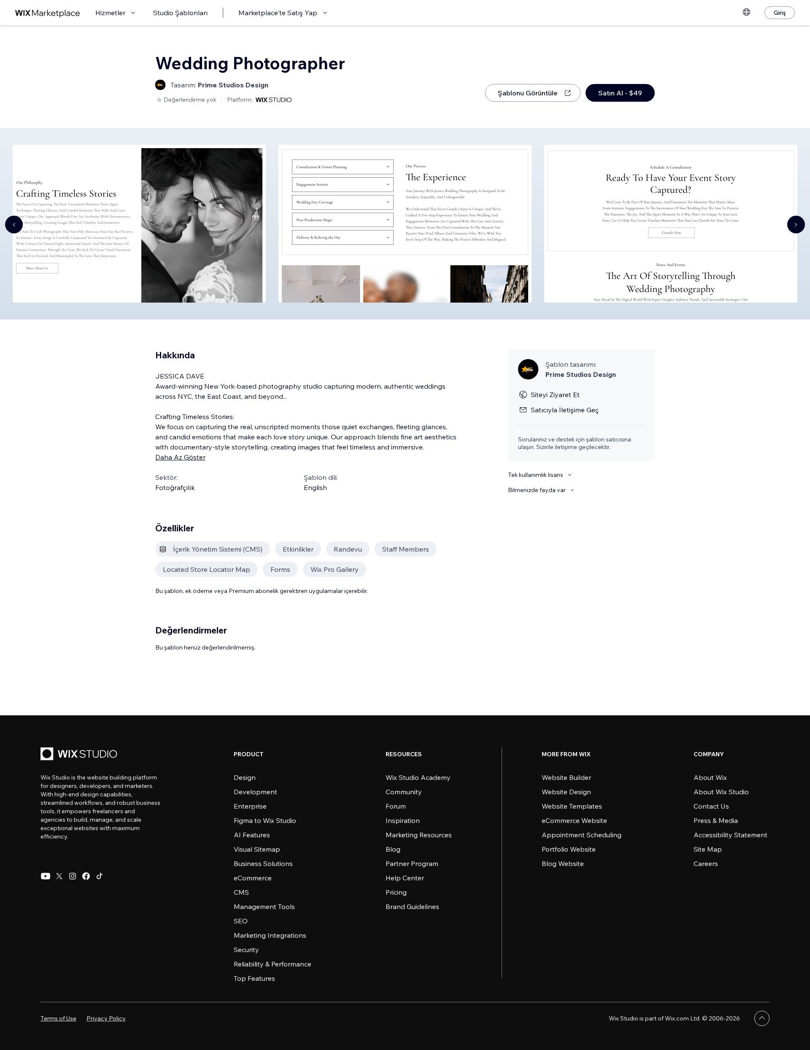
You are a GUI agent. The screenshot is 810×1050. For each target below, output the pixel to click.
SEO (241, 921)
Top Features (254, 978)
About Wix (710, 777)
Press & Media (716, 820)
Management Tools (264, 906)
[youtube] (45, 876)
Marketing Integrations (270, 935)
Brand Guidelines (412, 906)
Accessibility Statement (730, 835)
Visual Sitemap (257, 849)
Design (245, 777)
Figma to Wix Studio (265, 820)
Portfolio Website (569, 849)
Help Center (405, 878)
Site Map (708, 849)
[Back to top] (762, 1018)
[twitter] (59, 876)
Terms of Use (58, 1018)
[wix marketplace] (47, 13)
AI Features (252, 835)
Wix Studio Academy (418, 777)
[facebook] (86, 876)
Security (246, 949)
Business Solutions (263, 863)
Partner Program (412, 863)
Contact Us (711, 806)
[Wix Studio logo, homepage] (80, 754)
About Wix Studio (721, 792)
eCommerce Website (574, 820)
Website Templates (572, 806)
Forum (396, 806)
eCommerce (253, 878)
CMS (241, 892)
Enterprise (250, 806)
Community (404, 792)
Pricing (396, 892)
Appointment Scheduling (581, 835)
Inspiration (403, 820)
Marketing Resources (419, 835)
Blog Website (563, 863)
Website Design (566, 792)
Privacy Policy (106, 1018)
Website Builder (566, 777)
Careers (706, 863)
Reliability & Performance (272, 964)
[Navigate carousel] (14, 224)
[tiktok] (99, 876)
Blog (393, 849)
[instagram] (73, 876)
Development (255, 792)
